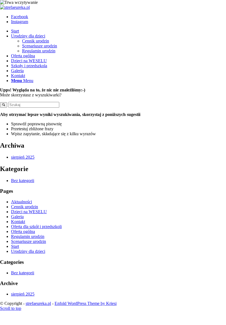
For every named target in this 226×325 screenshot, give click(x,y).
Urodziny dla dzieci (28, 251)
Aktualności (21, 201)
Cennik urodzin (24, 206)
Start (15, 246)
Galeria (17, 216)
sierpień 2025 (22, 157)
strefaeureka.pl (38, 303)
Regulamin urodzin (27, 236)
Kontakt (18, 221)
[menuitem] (118, 31)
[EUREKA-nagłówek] (15, 7)
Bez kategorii (22, 180)
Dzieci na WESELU (29, 211)
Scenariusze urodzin (28, 241)
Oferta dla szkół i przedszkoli (36, 226)
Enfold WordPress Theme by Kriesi (86, 303)
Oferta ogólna (23, 231)
